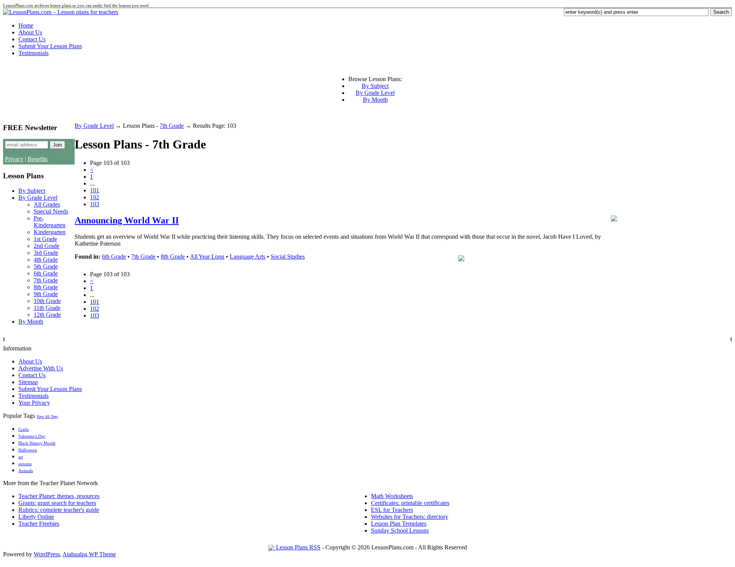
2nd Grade (46, 246)
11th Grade (47, 308)
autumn (25, 464)
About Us (30, 32)
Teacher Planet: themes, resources (59, 496)
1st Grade (45, 239)
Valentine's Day (32, 436)
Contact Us (32, 39)
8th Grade (46, 287)
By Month (375, 99)
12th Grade (47, 314)
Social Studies (288, 256)
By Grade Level (375, 93)
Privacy (14, 159)
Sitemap (28, 382)
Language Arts (247, 256)
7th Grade (46, 280)
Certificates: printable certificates (410, 503)
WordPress (47, 554)
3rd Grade (46, 252)
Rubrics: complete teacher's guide (58, 510)
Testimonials (33, 53)
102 (94, 197)
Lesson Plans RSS (297, 547)
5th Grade (46, 266)
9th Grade (46, 294)
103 (94, 204)
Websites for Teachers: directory (409, 516)
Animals (25, 471)
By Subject (375, 86)
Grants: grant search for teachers (57, 503)
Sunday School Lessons (400, 530)
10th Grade (47, 301)
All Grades (47, 204)
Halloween (27, 450)
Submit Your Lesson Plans (50, 46)
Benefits (37, 159)
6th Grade (46, 273)
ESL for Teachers (392, 510)
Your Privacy (34, 402)
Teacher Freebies (38, 523)
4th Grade (46, 259)
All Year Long (207, 256)
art (20, 457)
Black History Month (37, 443)
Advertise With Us (40, 368)
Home (25, 25)
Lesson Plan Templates (398, 523)
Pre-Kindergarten (49, 221)
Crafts (23, 429)
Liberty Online (36, 516)
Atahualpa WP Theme (89, 554)
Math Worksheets (392, 496)
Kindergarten (49, 232)
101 (94, 190)
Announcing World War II (127, 220)
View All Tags (47, 416)
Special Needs (51, 211)
